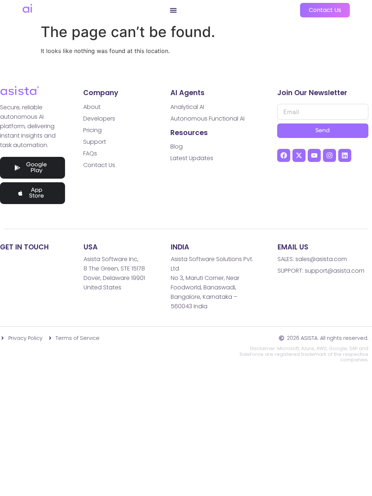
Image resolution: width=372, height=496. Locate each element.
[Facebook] (283, 155)
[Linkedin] (344, 155)
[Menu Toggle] (173, 10)
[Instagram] (329, 155)
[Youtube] (314, 155)
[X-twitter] (299, 155)
